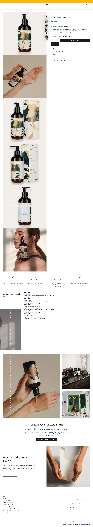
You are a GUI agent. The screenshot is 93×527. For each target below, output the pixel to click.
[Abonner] (88, 496)
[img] (39, 292)
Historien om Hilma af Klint (9, 508)
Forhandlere (6, 512)
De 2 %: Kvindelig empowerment (11, 510)
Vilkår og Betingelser (8, 500)
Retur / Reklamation (8, 504)
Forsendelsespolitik (8, 502)
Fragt (59, 26)
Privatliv (5, 498)
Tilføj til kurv (75, 40)
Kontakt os (5, 496)
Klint (7, 521)
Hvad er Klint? (6, 506)
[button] (4, 4)
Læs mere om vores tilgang (46, 439)
